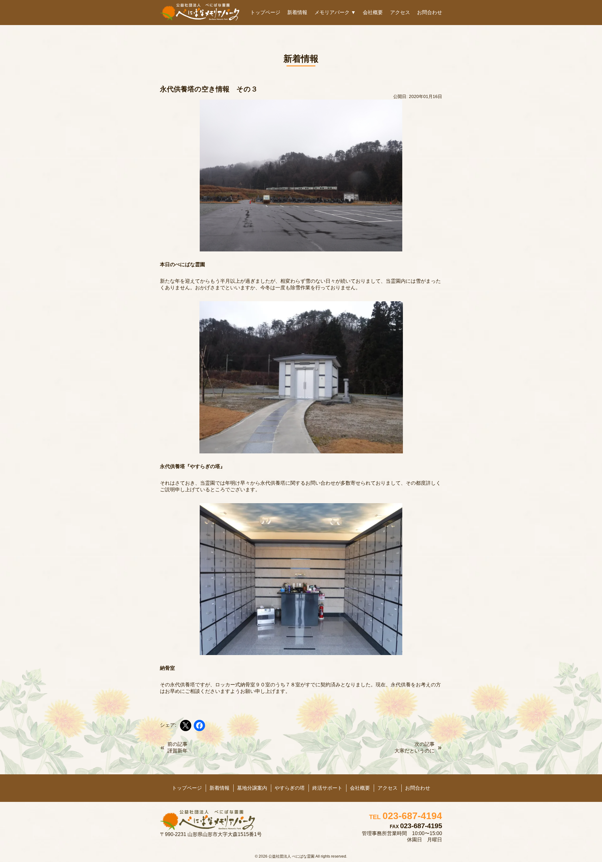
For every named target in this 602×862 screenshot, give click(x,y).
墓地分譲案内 (252, 788)
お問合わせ (429, 12)
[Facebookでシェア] (199, 725)
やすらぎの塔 (290, 788)
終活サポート (327, 788)
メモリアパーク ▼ (335, 12)
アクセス (400, 12)
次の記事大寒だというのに (414, 747)
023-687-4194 (405, 816)
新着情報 (297, 12)
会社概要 (373, 12)
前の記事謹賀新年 (177, 747)
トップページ (265, 12)
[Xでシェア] (185, 725)
